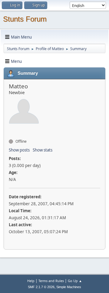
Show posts (19, 150)
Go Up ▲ (75, 280)
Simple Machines (68, 287)
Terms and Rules (51, 280)
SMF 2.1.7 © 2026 (41, 287)
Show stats (42, 150)
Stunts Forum (25, 19)
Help (31, 280)
